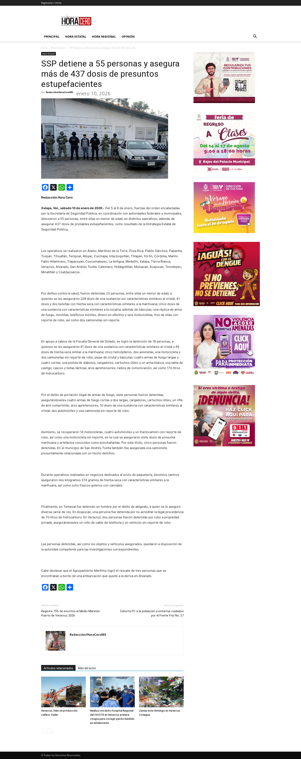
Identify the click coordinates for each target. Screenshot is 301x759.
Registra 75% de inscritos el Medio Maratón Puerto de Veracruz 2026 (70, 613)
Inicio (44, 47)
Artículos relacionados (58, 668)
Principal (51, 36)
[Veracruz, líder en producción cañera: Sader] (63, 692)
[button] (255, 37)
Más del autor (87, 668)
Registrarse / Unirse (51, 2)
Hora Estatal (75, 36)
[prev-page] (43, 731)
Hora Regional (104, 36)
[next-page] (50, 731)
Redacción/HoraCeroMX (59, 92)
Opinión (128, 36)
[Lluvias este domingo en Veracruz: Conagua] (161, 692)
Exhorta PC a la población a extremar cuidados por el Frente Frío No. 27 (152, 613)
